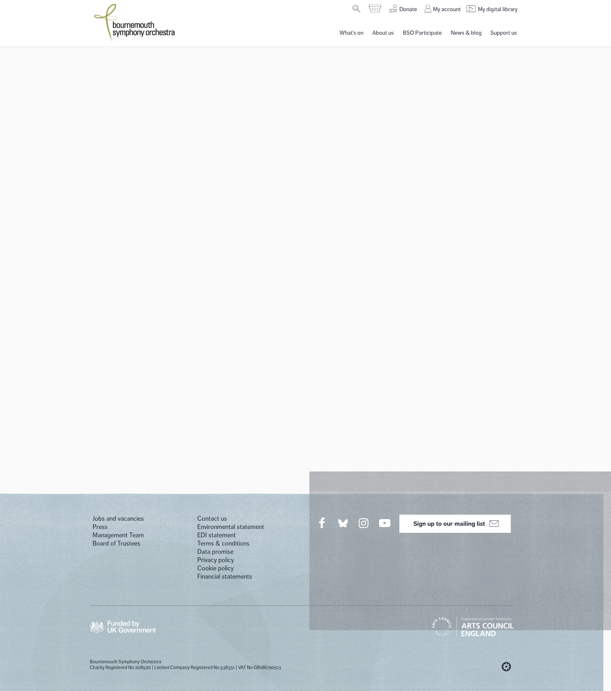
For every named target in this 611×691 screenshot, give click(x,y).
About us (383, 33)
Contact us (212, 518)
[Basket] (375, 8)
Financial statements (224, 576)
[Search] (357, 8)
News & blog (466, 33)
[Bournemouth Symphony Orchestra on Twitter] (342, 522)
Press (100, 527)
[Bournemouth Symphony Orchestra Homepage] (135, 22)
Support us (503, 33)
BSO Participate (422, 33)
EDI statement (216, 535)
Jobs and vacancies (118, 518)
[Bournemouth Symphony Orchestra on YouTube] (385, 523)
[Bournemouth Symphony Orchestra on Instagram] (364, 523)
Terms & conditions (223, 543)
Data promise (215, 551)
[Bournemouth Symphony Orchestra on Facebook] (322, 523)
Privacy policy (215, 560)
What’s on (351, 33)
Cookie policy (215, 568)
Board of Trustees (116, 543)
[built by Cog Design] (506, 667)
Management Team (118, 535)
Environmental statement (230, 527)
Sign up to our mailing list (449, 523)
